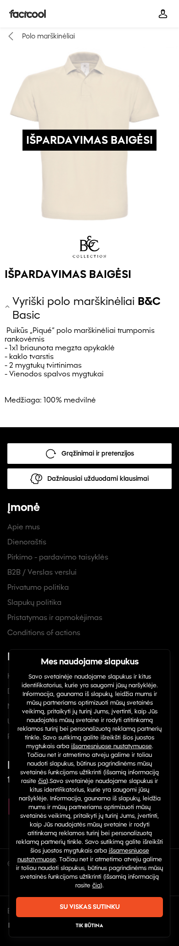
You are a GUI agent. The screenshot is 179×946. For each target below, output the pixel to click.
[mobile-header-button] (163, 13)
